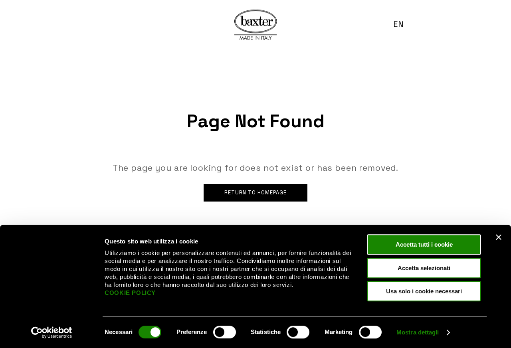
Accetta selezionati (424, 268)
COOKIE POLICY (130, 292)
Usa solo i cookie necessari (424, 291)
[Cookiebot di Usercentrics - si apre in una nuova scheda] (52, 332)
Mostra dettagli (417, 332)
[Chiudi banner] (498, 237)
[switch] (224, 332)
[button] (401, 24)
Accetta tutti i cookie (424, 244)
